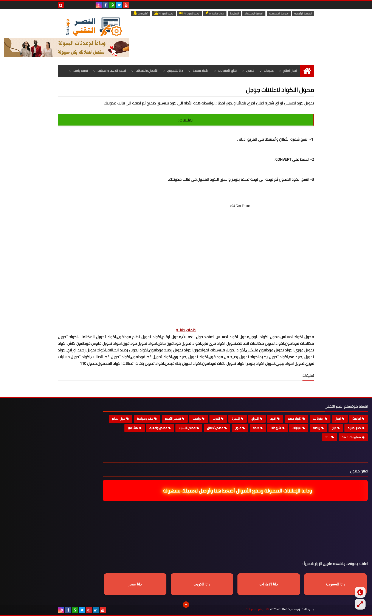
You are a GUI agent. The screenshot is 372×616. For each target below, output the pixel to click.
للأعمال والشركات (147, 70)
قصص (250, 70)
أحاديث (356, 418)
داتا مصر (135, 584)
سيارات (297, 428)
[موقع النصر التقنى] (94, 27)
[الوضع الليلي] (360, 592)
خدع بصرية (354, 428)
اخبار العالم (290, 70)
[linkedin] (96, 610)
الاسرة (236, 418)
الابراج (255, 418)
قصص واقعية (158, 428)
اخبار (338, 418)
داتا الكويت (202, 584)
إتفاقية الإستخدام (254, 13)
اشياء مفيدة (201, 70)
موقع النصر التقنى (253, 609)
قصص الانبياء (187, 428)
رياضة (316, 428)
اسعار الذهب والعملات (112, 70)
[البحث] (61, 5)
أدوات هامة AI (216, 13)
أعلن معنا (142, 13)
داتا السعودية (335, 584)
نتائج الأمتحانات (227, 70)
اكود (273, 418)
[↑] (186, 604)
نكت (327, 437)
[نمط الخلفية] (360, 604)
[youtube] (126, 5)
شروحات (276, 428)
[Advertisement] (186, 301)
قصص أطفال (215, 428)
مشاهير (133, 428)
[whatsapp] (112, 5)
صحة (256, 428)
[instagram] (99, 5)
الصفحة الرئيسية (303, 13)
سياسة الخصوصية (278, 13)
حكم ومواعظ (145, 418)
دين (334, 428)
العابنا (216, 418)
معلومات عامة (351, 437)
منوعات (269, 70)
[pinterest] (89, 610)
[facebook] (105, 5)
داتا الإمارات (268, 584)
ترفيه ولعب (80, 70)
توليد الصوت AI (191, 13)
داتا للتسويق (175, 70)
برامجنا (196, 418)
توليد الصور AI (166, 13)
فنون (238, 428)
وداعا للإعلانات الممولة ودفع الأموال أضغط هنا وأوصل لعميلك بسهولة (233, 490)
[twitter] (119, 5)
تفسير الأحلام (173, 418)
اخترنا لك (318, 418)
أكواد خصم (294, 418)
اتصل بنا (234, 13)
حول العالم (118, 418)
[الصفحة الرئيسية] (307, 71)
